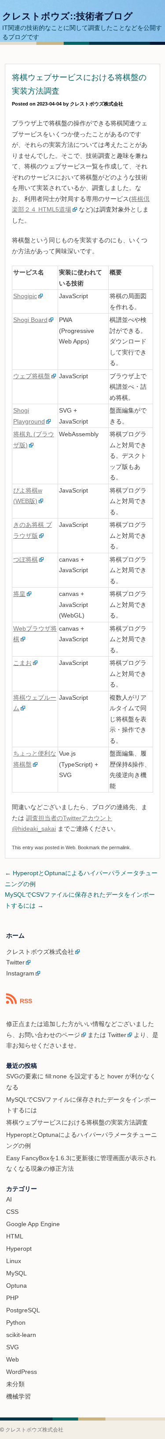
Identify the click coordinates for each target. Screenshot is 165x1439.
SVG (12, 1347)
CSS (12, 1211)
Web (70, 847)
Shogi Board (30, 319)
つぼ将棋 (25, 559)
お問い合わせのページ (49, 1034)
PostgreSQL (23, 1310)
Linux (13, 1260)
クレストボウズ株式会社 (96, 103)
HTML (14, 1236)
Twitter (15, 962)
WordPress (21, 1371)
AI (9, 1199)
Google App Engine (33, 1223)
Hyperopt (19, 1248)
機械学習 (18, 1396)
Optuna (16, 1285)
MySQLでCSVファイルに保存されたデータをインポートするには (80, 900)
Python (16, 1322)
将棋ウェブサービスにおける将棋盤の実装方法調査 (77, 1122)
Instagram (20, 973)
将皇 (19, 593)
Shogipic (25, 295)
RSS (26, 1000)
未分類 (15, 1384)
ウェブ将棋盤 (31, 376)
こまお (22, 662)
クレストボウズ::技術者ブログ (67, 16)
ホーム (15, 935)
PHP (12, 1297)
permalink (119, 847)
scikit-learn (21, 1334)
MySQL (16, 1273)
